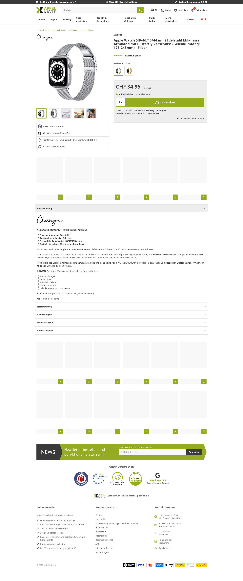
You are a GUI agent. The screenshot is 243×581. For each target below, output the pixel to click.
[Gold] (129, 70)
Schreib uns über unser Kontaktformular (170, 525)
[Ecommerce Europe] (99, 479)
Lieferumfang (44, 306)
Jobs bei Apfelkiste (104, 548)
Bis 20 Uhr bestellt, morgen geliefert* (58, 548)
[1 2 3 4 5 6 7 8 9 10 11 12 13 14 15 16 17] (121, 102)
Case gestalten (81, 19)
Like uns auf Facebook (164, 533)
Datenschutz (101, 535)
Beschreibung (44, 208)
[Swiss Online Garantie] (81, 479)
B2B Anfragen (102, 552)
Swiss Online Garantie (53, 126)
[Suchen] (140, 10)
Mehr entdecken (171, 19)
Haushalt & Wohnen (130, 19)
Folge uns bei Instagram (165, 541)
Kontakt (99, 515)
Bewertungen (44, 314)
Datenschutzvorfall (104, 540)
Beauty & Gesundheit (103, 19)
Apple (53, 19)
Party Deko (152, 19)
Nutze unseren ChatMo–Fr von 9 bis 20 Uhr (170, 516)
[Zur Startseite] (46, 10)
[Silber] (118, 70)
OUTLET (191, 19)
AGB (97, 544)
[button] (39, 69)
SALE (203, 19)
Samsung (66, 19)
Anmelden (194, 452)
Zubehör (41, 19)
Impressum (100, 531)
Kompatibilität (45, 330)
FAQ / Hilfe (100, 519)
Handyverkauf (102, 527)
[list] (72, 69)
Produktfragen (45, 322)
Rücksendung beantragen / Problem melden (116, 523)
